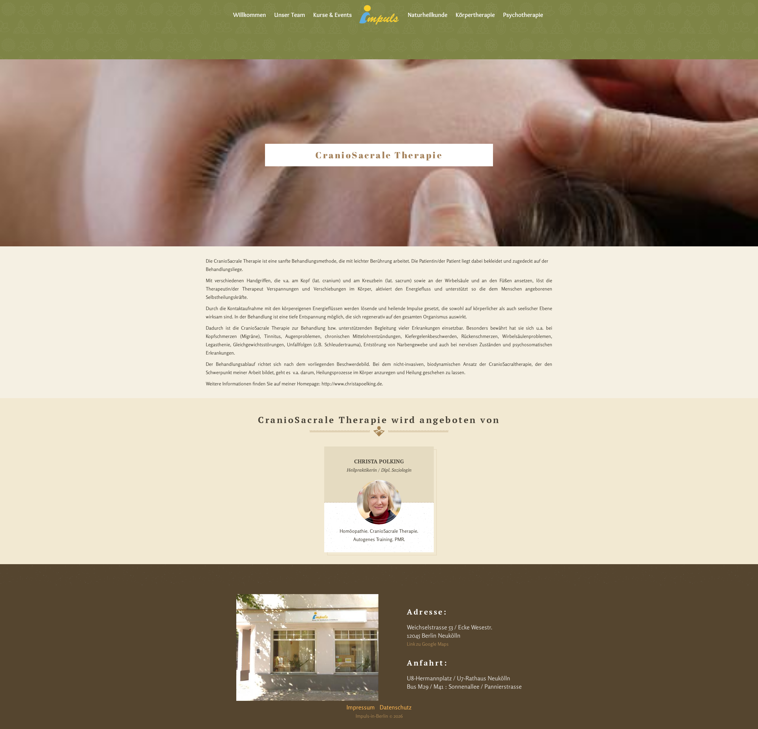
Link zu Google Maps (428, 644)
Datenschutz (396, 707)
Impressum (360, 707)
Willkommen (249, 14)
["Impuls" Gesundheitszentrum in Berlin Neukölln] (379, 15)
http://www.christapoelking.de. (352, 384)
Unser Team (289, 14)
